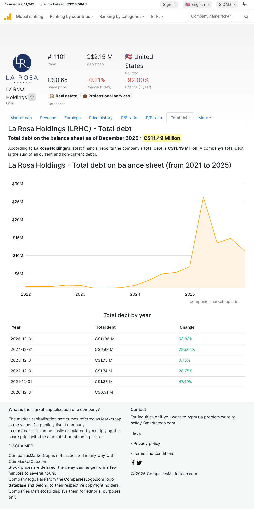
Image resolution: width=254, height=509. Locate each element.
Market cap (21, 117)
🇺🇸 (195, 4)
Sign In (169, 4)
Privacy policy (147, 443)
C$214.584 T (76, 4)
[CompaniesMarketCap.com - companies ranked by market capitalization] (7, 16)
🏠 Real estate (63, 95)
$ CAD (225, 4)
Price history (101, 117)
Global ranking (29, 16)
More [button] (203, 117)
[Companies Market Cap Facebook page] (133, 463)
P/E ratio (129, 117)
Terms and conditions (154, 453)
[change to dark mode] (245, 5)
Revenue (48, 117)
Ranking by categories (120, 16)
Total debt (180, 117)
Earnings (72, 117)
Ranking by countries (70, 16)
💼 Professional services (106, 95)
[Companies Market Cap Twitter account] (139, 463)
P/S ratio (154, 117)
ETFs (155, 16)
